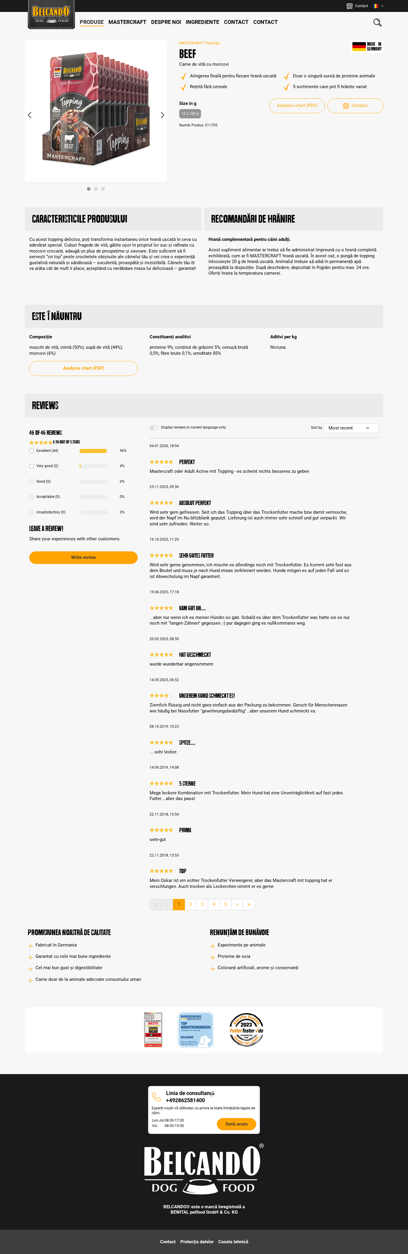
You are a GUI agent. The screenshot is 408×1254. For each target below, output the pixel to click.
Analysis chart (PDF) (297, 105)
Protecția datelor (197, 1241)
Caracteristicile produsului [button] (79, 219)
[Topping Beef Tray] (96, 111)
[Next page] (237, 904)
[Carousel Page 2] (96, 189)
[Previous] (29, 115)
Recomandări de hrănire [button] (253, 219)
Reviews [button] (45, 405)
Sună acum (237, 1124)
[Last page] (249, 904)
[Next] (162, 115)
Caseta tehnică (233, 1241)
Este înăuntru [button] (57, 316)
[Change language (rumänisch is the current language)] (378, 6)
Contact (359, 105)
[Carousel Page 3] (103, 189)
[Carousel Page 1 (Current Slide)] (89, 189)
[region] (96, 115)
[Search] (377, 22)
